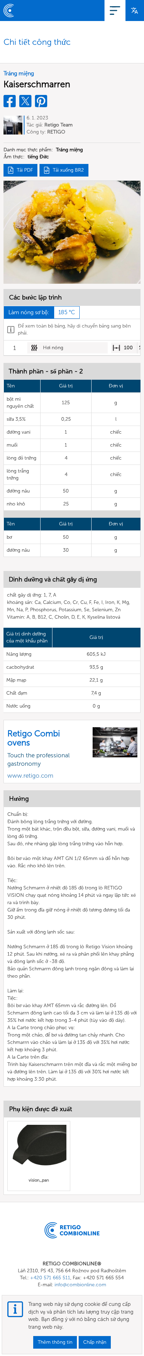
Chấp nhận (94, 1342)
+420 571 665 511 (50, 1278)
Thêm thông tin (55, 1342)
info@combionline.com (80, 1285)
